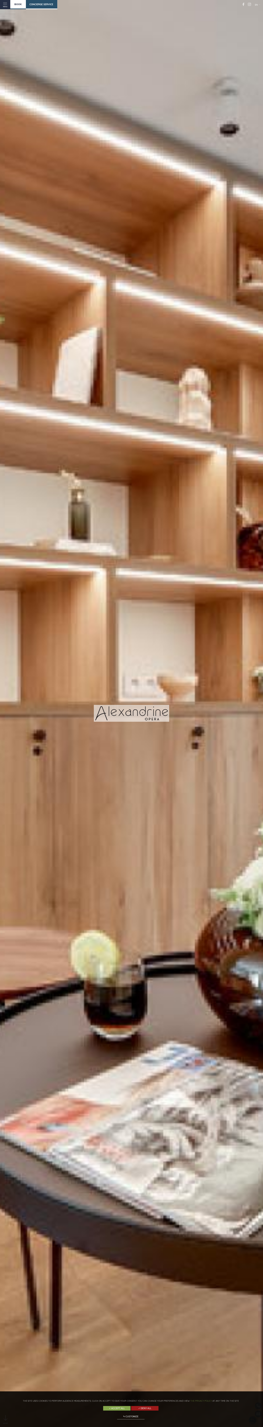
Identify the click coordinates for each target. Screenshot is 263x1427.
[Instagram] (249, 4)
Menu (5, 6)
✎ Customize (130, 1416)
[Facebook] (243, 4)
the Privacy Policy (201, 1400)
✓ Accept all (117, 1408)
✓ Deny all (144, 1408)
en (256, 4)
